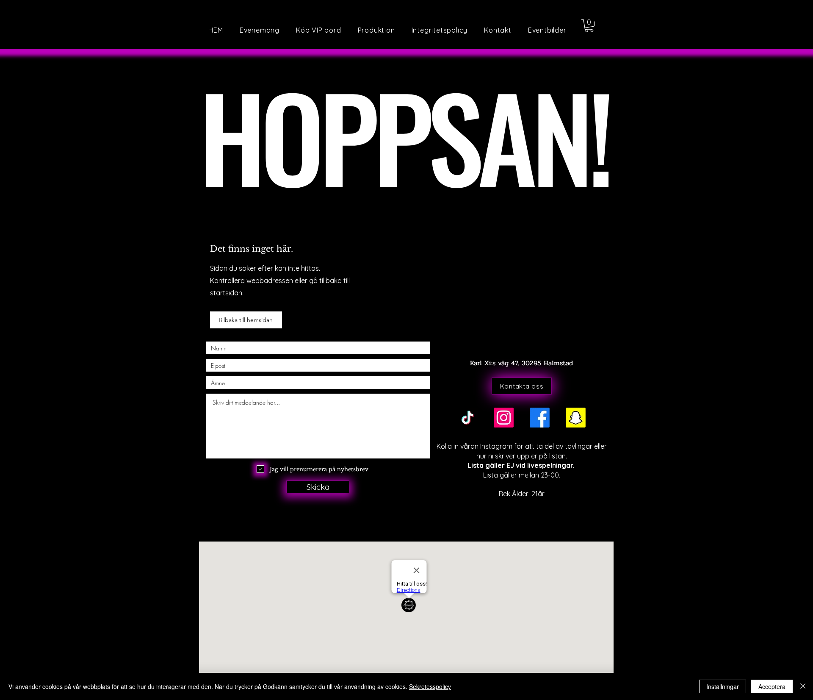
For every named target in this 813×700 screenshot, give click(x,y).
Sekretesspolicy (430, 686)
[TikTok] (468, 418)
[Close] (803, 686)
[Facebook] (540, 418)
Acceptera (771, 686)
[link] (589, 25)
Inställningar (722, 686)
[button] (547, 30)
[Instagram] (504, 418)
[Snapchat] (576, 418)
